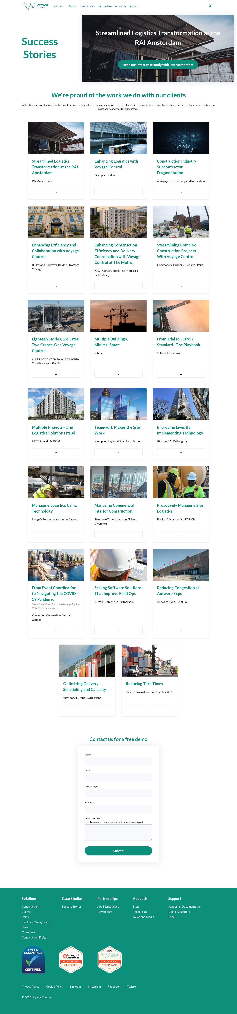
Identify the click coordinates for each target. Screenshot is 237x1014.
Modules (72, 5)
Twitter (132, 986)
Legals (172, 917)
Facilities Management (36, 922)
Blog (136, 906)
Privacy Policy (30, 986)
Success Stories (71, 906)
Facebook (114, 986)
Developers (104, 911)
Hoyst (26, 927)
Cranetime (28, 932)
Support (133, 5)
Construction (30, 906)
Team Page (140, 911)
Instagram (94, 986)
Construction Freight (35, 937)
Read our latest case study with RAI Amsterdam (158, 65)
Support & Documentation (185, 906)
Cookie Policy (54, 986)
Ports (25, 917)
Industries (58, 5)
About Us (120, 5)
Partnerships (105, 5)
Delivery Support (179, 911)
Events (26, 911)
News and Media (143, 917)
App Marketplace (108, 906)
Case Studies (88, 5)
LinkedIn (75, 986)
